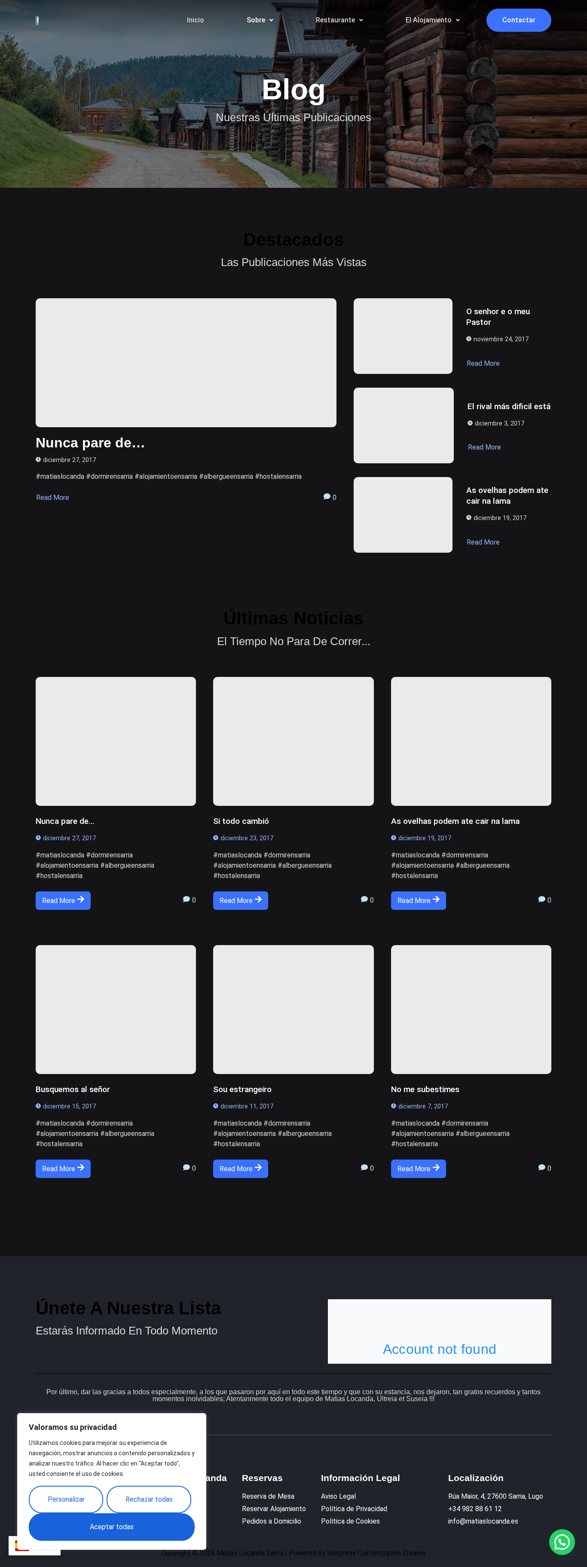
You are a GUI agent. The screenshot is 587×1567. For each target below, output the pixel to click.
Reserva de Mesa (268, 1496)
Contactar (518, 20)
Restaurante (335, 20)
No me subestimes (425, 1089)
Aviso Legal (338, 1496)
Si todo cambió (241, 821)
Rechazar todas (149, 1499)
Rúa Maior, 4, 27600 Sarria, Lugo (495, 1496)
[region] (111, 1481)
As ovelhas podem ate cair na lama (507, 495)
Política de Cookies (350, 1521)
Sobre (256, 20)
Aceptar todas (112, 1527)
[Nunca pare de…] (186, 362)
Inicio (195, 20)
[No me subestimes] (471, 1009)
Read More (52, 497)
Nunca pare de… (90, 442)
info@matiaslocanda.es (483, 1521)
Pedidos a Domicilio (271, 1521)
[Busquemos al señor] (116, 1009)
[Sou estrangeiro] (293, 1009)
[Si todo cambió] (293, 741)
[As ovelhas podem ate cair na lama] (403, 515)
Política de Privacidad (354, 1509)
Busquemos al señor (73, 1089)
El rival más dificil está (509, 406)
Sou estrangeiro (242, 1089)
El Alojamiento (429, 20)
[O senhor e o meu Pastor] (403, 336)
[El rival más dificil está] (404, 425)
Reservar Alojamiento (274, 1509)
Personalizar (66, 1499)
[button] (260, 20)
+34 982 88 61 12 (475, 1509)
